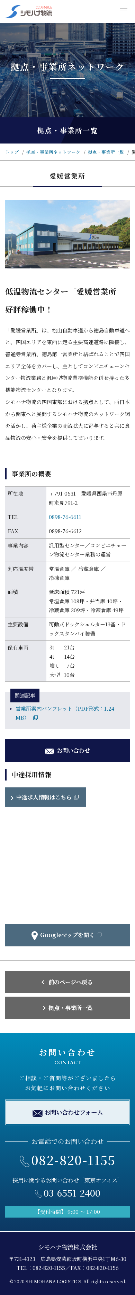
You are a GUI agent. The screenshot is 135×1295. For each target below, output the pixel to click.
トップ (12, 152)
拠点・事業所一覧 (106, 152)
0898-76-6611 (65, 516)
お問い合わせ (73, 750)
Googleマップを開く (67, 935)
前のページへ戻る (70, 982)
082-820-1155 (73, 1159)
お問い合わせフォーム (73, 1112)
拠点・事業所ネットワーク (53, 152)
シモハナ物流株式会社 (67, 1247)
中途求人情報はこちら (44, 797)
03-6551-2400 (72, 1192)
